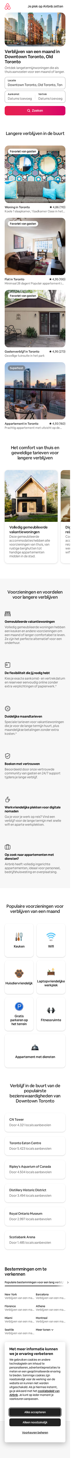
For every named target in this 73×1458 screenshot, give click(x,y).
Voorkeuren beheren (35, 1432)
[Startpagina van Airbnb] (8, 6)
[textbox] (20, 98)
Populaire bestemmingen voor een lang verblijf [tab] (34, 1282)
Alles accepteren (35, 1412)
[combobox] (35, 84)
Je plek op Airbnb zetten (45, 6)
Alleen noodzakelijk (35, 1422)
